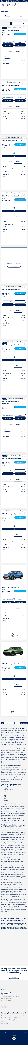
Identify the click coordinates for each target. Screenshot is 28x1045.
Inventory (4, 1013)
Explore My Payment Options (8, 42)
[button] (8, 45)
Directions (21, 1017)
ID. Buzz (6, 793)
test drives (11, 909)
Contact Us (7, 993)
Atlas (5, 788)
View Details (20, 42)
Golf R (5, 791)
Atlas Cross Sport (8, 790)
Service (10, 1013)
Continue (14, 977)
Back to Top (24, 723)
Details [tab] (10, 51)
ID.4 (5, 795)
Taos (5, 798)
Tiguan (6, 800)
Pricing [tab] (18, 51)
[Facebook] (2, 1006)
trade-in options (12, 767)
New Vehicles (4, 1015)
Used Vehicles (4, 1017)
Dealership (23, 1013)
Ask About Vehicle (20, 45)
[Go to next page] (23, 23)
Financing (16, 1013)
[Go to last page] (26, 23)
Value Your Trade (20, 33)
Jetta (5, 796)
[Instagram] (5, 1006)
